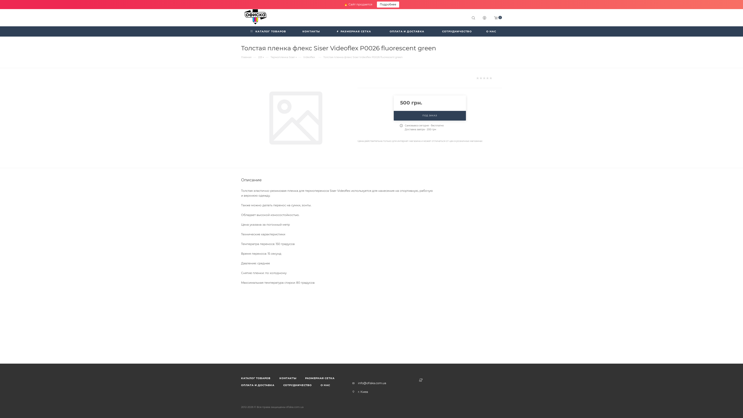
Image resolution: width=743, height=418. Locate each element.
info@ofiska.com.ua (372, 383)
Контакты (287, 378)
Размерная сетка (319, 378)
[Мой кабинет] (484, 18)
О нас (325, 385)
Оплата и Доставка (257, 385)
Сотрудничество (297, 385)
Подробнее (388, 4)
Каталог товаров (255, 378)
